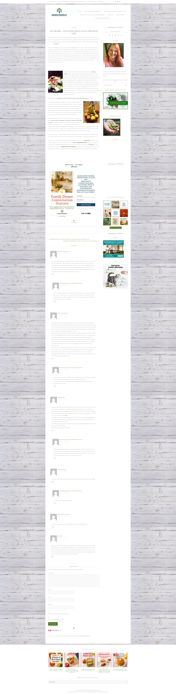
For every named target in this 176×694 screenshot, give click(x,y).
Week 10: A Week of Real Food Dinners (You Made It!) (56, 670)
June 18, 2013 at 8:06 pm (65, 492)
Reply (52, 274)
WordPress (101, 691)
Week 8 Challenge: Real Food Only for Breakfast (120, 670)
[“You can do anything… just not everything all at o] (107, 204)
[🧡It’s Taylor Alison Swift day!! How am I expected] (107, 221)
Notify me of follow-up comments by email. (58, 613)
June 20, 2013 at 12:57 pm (63, 516)
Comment (51, 573)
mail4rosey (61, 469)
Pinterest (91, 144)
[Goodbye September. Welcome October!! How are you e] (115, 221)
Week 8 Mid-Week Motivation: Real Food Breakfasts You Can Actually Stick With (104, 671)
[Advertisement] (113, 150)
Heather (60, 397)
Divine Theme (81, 691)
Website (50, 604)
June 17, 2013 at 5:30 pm (63, 399)
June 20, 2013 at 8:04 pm (63, 537)
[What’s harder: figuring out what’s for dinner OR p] (124, 221)
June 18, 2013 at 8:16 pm (65, 369)
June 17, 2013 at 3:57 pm (63, 315)
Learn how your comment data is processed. (79, 635)
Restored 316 (97, 690)
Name (50, 589)
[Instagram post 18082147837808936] (107, 213)
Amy (59, 536)
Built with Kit (86, 213)
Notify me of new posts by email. (56, 619)
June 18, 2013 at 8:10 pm (65, 441)
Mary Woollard (62, 251)
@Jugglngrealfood (82, 142)
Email (50, 597)
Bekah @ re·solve (62, 514)
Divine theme (88, 690)
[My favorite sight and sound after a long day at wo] (124, 213)
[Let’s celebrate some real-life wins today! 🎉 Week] (115, 204)
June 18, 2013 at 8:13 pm (65, 285)
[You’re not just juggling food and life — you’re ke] (115, 213)
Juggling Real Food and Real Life (59, 12)
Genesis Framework (92, 691)
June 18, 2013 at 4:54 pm (63, 471)
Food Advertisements (112, 27)
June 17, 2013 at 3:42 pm (63, 253)
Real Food (74, 27)
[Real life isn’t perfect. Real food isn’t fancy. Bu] (124, 204)
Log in (106, 691)
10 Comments (74, 222)
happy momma (62, 313)
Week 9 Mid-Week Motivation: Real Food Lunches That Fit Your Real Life (71, 671)
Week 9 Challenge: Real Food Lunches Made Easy (88, 670)
